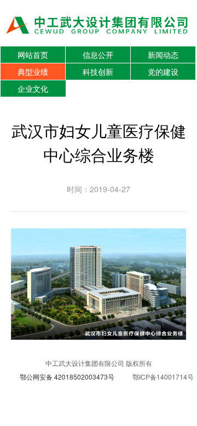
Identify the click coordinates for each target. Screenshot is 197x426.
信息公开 (98, 54)
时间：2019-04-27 (98, 189)
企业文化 (33, 88)
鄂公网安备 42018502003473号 (67, 376)
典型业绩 (33, 71)
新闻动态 (163, 54)
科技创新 (98, 71)
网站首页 (33, 54)
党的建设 (163, 71)
